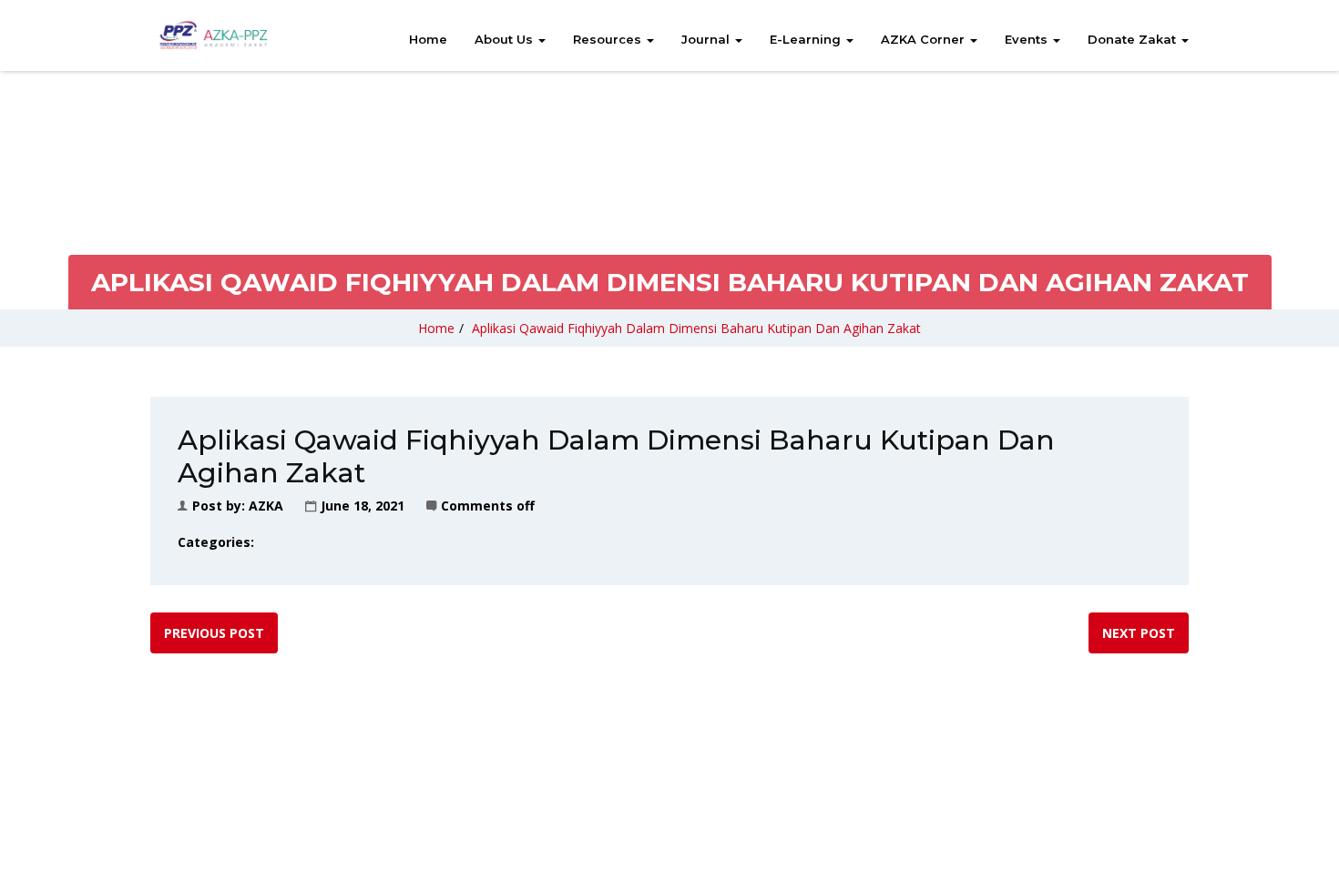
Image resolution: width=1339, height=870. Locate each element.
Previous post (214, 633)
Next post (1138, 633)
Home (428, 39)
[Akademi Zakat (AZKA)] (214, 35)
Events (1028, 39)
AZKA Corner (924, 39)
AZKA (266, 505)
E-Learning (807, 39)
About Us (506, 39)
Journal (707, 39)
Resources (609, 39)
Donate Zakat (1134, 39)
